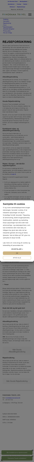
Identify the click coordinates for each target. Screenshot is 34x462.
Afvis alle (17, 258)
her (22, 245)
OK (17, 253)
